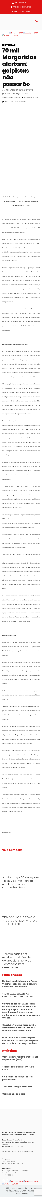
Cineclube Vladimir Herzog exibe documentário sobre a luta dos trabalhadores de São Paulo (19, 1028)
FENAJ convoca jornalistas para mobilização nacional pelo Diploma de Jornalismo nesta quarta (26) (20, 1040)
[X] (23, 29)
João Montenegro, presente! (17, 1086)
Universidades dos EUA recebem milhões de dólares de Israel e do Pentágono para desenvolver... (18, 960)
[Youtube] (26, 29)
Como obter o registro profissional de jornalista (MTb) (20, 1058)
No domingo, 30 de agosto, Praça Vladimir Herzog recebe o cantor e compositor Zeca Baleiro (19, 984)
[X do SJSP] (16, 33)
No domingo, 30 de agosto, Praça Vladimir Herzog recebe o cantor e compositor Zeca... (20, 882)
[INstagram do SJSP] (7, 33)
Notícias (9, 45)
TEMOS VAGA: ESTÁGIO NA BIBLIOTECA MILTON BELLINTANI (19, 921)
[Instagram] (19, 29)
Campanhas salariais (13, 1093)
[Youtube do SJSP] (30, 33)
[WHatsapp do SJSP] (10, 35)
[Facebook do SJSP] (4, 33)
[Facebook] (15, 29)
